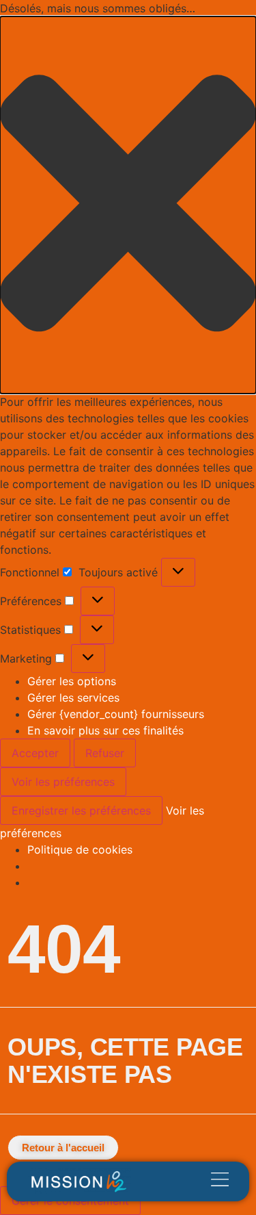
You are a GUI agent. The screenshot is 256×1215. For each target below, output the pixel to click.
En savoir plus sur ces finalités (105, 730)
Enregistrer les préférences (81, 810)
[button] (128, 205)
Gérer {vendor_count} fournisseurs (115, 714)
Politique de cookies (79, 849)
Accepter (35, 753)
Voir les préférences (63, 782)
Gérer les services (73, 697)
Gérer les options (71, 681)
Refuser (104, 753)
